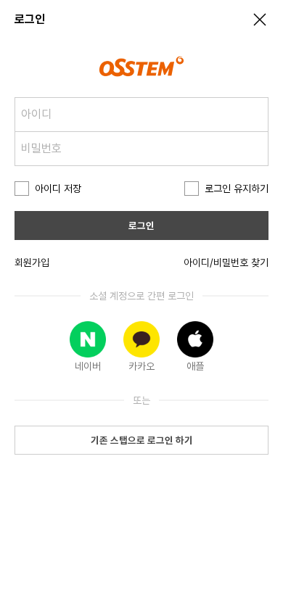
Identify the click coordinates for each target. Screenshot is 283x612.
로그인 (141, 225)
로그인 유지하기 (236, 188)
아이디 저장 (58, 188)
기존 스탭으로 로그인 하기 (142, 440)
